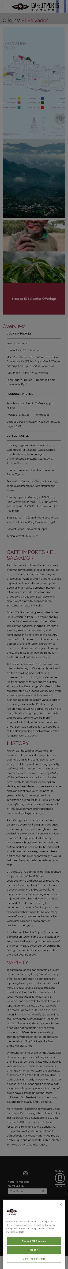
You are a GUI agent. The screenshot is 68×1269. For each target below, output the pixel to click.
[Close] (61, 1204)
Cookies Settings (34, 1258)
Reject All (34, 1249)
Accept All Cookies (34, 1241)
